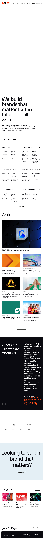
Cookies (8, 534)
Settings (25, 534)
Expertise (23, 3)
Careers (33, 3)
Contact (38, 3)
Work (14, 3)
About (18, 3)
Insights (28, 3)
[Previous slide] (2, 404)
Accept (36, 534)
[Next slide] (5, 404)
